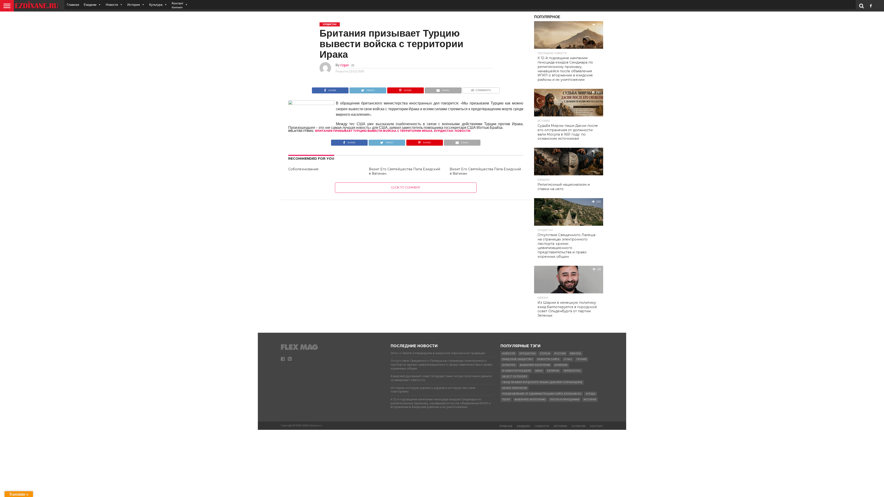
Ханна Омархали (514, 388)
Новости (112, 4)
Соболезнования (303, 169)
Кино (539, 370)
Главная (73, 4)
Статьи (545, 353)
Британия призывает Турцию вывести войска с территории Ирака (374, 131)
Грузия (581, 359)
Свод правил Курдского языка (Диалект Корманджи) (542, 382)
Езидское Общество (517, 359)
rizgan (344, 65)
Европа (575, 353)
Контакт (596, 426)
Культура (156, 4)
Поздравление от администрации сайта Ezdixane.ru (541, 393)
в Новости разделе (516, 370)
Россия (560, 353)
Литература (572, 370)
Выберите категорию (530, 399)
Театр (506, 399)
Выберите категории (535, 365)
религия (553, 370)
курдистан (443, 131)
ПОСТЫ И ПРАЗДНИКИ (564, 399)
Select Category (514, 376)
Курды (590, 393)
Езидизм (90, 4)
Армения (560, 365)
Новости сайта (548, 359)
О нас (568, 359)
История (133, 4)
